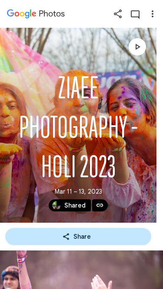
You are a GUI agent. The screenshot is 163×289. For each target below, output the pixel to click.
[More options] (152, 14)
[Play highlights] (137, 46)
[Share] (117, 14)
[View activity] (135, 14)
